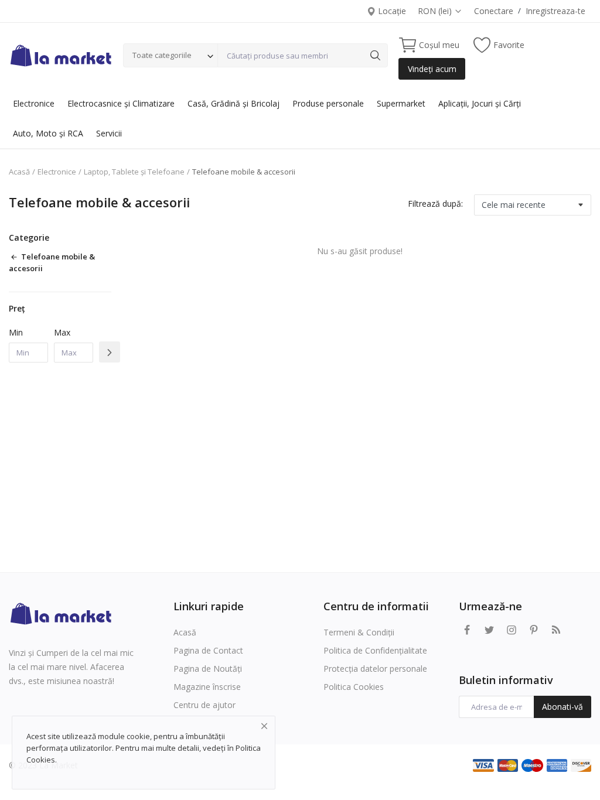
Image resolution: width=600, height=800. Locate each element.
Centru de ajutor (204, 704)
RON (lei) (436, 10)
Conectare (493, 10)
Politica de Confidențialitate (375, 650)
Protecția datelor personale (375, 668)
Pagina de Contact (208, 650)
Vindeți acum (432, 68)
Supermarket (401, 103)
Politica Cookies (353, 686)
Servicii (109, 133)
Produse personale (328, 103)
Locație (391, 10)
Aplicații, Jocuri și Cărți (479, 103)
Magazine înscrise (207, 686)
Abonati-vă (562, 706)
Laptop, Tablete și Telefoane (134, 171)
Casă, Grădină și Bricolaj (233, 103)
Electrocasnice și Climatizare (121, 103)
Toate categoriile (162, 55)
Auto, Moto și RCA (48, 133)
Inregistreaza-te (555, 10)
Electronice (33, 103)
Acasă (19, 171)
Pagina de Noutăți (207, 668)
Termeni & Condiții (358, 632)
